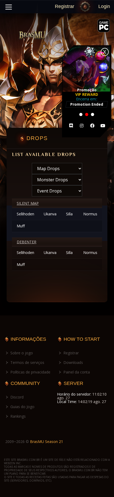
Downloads (73, 362)
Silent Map (28, 203)
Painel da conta (76, 372)
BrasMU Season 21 (46, 441)
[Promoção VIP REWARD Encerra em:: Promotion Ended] (86, 135)
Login (104, 6)
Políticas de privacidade (30, 372)
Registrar (64, 6)
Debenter (26, 241)
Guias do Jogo (22, 406)
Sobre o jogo (21, 352)
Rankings (18, 416)
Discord (17, 397)
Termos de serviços (27, 362)
